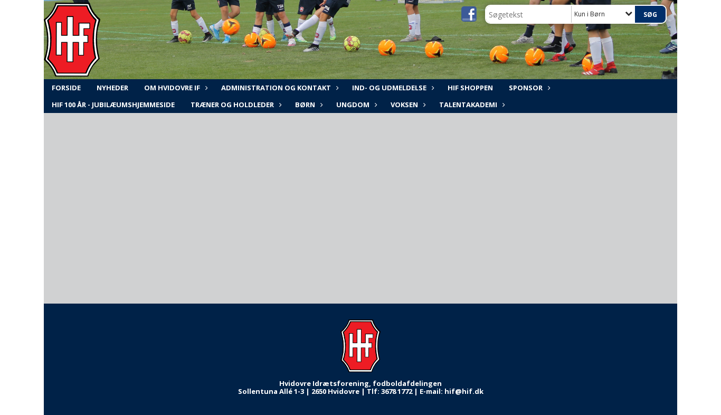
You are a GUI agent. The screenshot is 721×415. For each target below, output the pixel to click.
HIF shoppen (470, 87)
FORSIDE (66, 87)
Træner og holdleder (232, 104)
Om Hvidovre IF (172, 87)
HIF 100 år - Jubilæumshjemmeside (113, 104)
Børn (305, 104)
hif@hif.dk (463, 391)
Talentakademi (468, 104)
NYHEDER (112, 87)
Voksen (404, 104)
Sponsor (526, 87)
